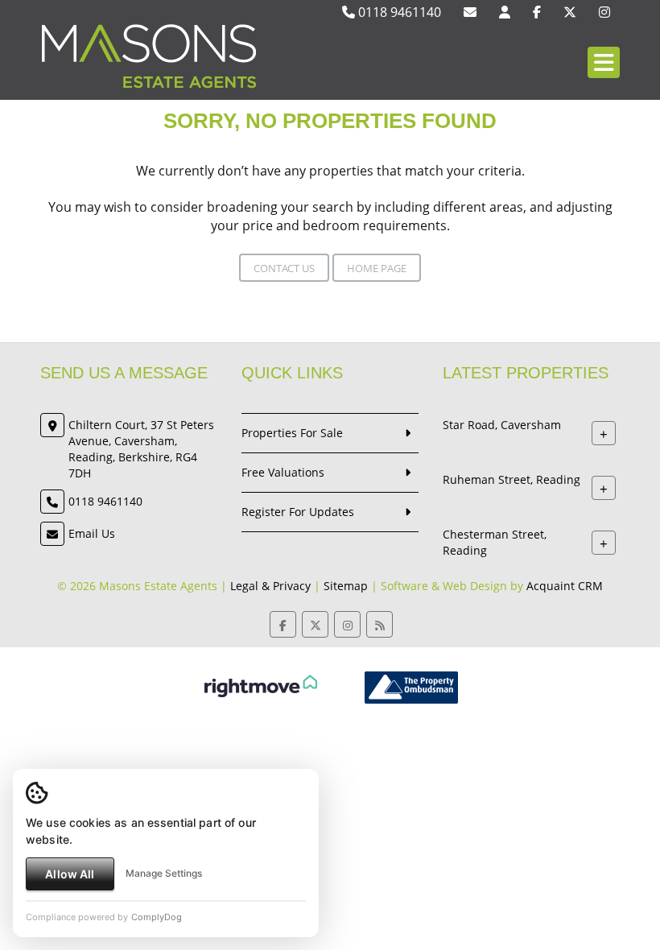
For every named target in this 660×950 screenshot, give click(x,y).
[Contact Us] (504, 12)
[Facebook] (537, 12)
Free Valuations (282, 472)
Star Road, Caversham (502, 424)
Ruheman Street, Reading (511, 479)
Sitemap (346, 585)
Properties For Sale (292, 432)
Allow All (69, 874)
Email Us (91, 533)
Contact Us (284, 268)
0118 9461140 (398, 12)
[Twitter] (569, 12)
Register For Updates (297, 511)
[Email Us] (470, 12)
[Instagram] (604, 12)
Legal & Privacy (270, 585)
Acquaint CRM (564, 585)
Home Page (376, 268)
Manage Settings (164, 873)
